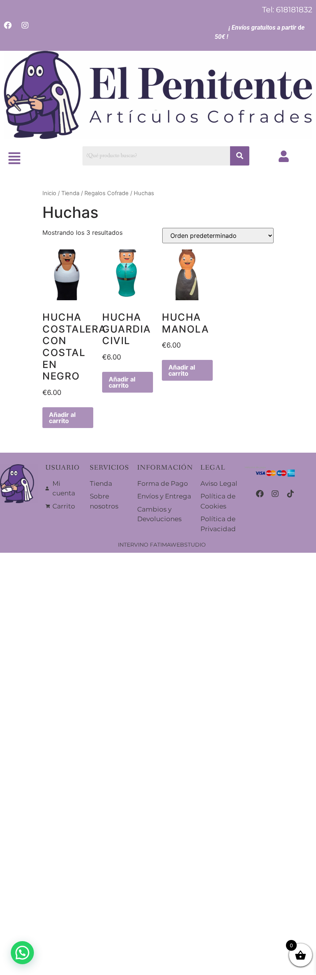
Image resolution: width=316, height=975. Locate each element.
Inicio (49, 193)
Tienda (70, 193)
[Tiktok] (290, 494)
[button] (14, 158)
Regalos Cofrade (106, 193)
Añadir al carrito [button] (62, 418)
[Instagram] (275, 494)
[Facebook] (259, 494)
